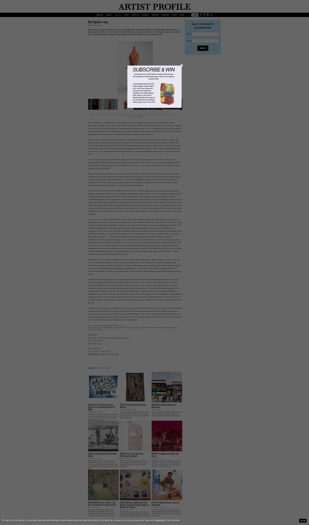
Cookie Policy (160, 520)
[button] (181, 65)
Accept (302, 521)
